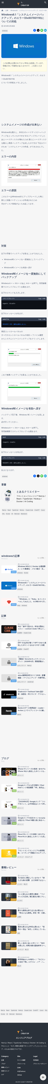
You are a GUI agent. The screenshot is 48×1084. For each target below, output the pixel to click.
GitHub (19, 1075)
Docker (8, 514)
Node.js (22, 510)
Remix (19, 714)
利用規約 (36, 1060)
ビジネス (19, 884)
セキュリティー (21, 665)
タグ (2, 1074)
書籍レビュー (5, 1067)
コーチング (20, 857)
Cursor (43, 510)
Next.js (4, 510)
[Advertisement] (24, 103)
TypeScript (15, 510)
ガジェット (20, 775)
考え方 (25, 884)
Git (12, 514)
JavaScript (30, 682)
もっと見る (41, 558)
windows (4, 31)
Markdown (24, 514)
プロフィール (21, 1064)
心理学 (19, 917)
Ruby (18, 605)
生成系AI (19, 633)
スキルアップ (28, 857)
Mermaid (17, 514)
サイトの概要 (21, 1060)
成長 (18, 933)
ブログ (3, 1064)
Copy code (41, 298)
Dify (3, 514)
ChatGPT (37, 510)
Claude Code (29, 510)
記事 (7, 10)
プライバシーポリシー (40, 1064)
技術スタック (5, 1071)
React (9, 510)
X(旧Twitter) (21, 1071)
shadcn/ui (20, 698)
